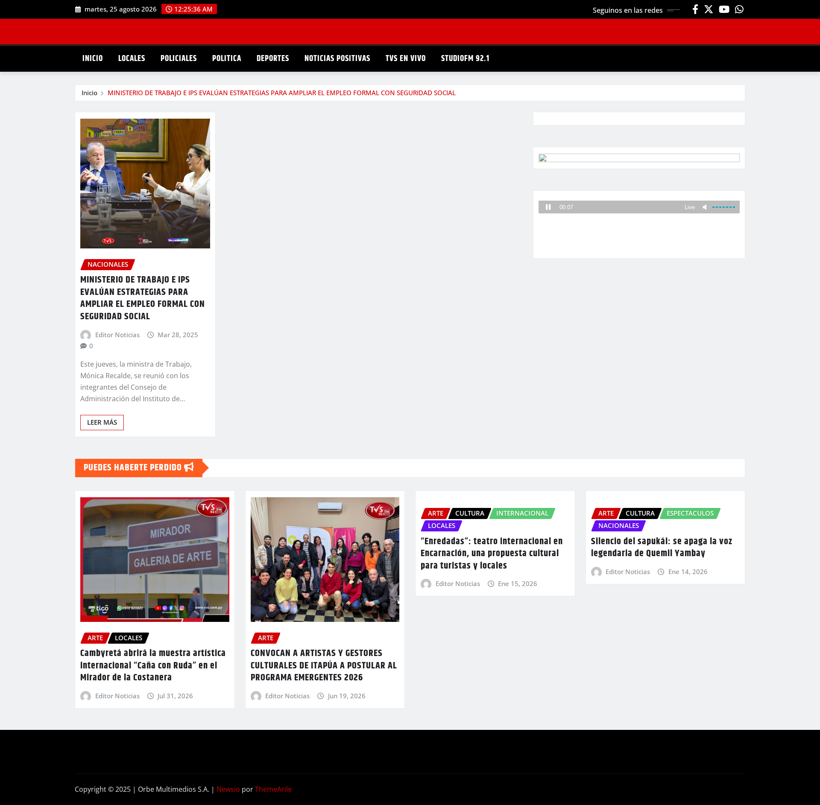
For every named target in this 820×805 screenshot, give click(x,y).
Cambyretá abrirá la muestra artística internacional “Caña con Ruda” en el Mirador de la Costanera (153, 665)
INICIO (92, 58)
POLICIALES (179, 58)
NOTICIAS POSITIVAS (337, 58)
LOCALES (131, 58)
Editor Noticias (117, 334)
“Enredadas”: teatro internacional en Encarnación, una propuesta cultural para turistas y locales (492, 553)
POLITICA (226, 58)
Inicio (89, 92)
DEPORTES (273, 58)
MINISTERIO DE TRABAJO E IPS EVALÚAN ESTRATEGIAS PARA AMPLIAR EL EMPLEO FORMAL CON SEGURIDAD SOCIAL (282, 92)
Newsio (228, 789)
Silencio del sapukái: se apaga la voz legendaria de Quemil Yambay (661, 547)
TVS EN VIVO (406, 58)
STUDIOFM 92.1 (465, 58)
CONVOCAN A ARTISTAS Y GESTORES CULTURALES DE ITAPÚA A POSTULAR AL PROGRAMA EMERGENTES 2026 (324, 665)
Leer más (102, 422)
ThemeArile (273, 789)
